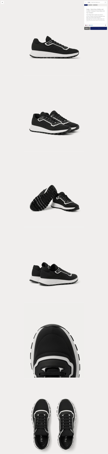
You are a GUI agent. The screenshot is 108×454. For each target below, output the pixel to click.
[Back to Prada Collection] (105, 2)
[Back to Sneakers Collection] (85, 2)
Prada (88, 9)
